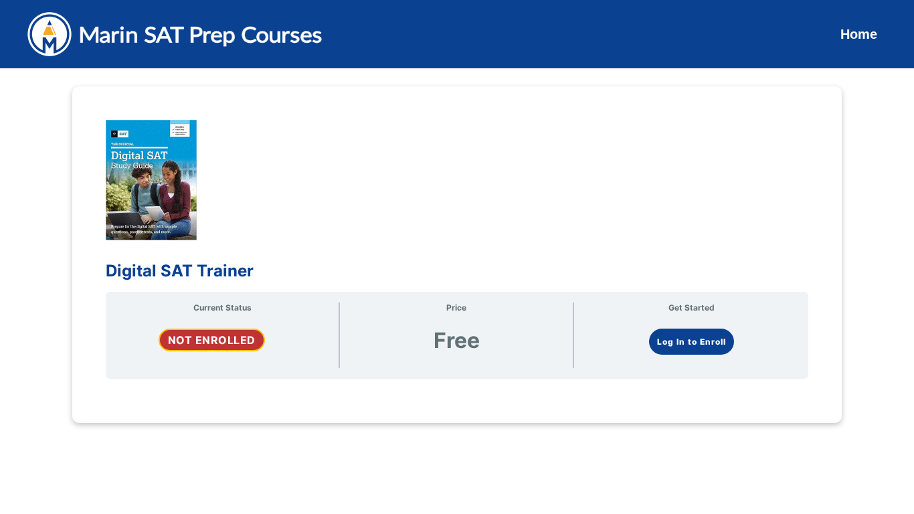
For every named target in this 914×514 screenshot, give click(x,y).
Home (858, 34)
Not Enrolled (212, 340)
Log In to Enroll (691, 342)
